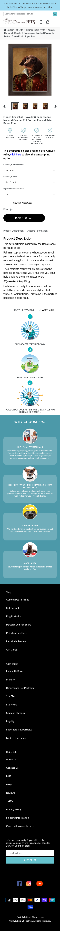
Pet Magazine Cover (17, 632)
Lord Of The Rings (16, 737)
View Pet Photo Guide (22, 203)
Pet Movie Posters (16, 641)
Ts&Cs (9, 800)
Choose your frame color (13, 164)
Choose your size (10, 177)
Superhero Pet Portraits (19, 729)
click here (15, 154)
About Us (11, 759)
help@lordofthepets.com (33, 917)
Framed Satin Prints (36, 30)
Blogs (9, 784)
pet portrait (31, 344)
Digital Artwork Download (13, 188)
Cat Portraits (13, 607)
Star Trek (11, 696)
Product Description (13, 230)
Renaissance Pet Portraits (20, 687)
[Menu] (54, 21)
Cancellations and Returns (20, 825)
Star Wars (11, 704)
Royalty (10, 721)
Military (10, 679)
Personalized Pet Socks (18, 624)
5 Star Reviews (10, 136)
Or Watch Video (46, 310)
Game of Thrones (15, 712)
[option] (15, 106)
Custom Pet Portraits (17, 599)
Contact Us (12, 767)
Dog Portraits (13, 616)
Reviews (10, 792)
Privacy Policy (13, 809)
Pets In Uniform (14, 671)
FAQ (8, 775)
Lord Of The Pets (24, 921)
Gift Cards (11, 649)
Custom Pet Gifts (14, 30)
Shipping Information (37, 230)
